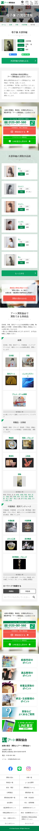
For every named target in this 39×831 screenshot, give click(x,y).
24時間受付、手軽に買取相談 (19, 127)
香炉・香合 (13, 498)
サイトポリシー (10, 823)
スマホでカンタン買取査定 (19, 137)
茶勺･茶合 (24, 498)
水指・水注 (20, 496)
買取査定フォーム (29, 787)
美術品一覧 (9, 782)
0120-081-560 (10, 755)
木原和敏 (28, 41)
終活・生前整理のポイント (29, 813)
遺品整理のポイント (9, 808)
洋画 (27, 44)
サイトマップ (29, 823)
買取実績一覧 (29, 792)
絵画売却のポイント (29, 808)
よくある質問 (29, 782)
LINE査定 (10, 792)
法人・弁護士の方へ (9, 818)
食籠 (29, 498)
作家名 (11, 591)
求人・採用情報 (29, 803)
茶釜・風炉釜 (29, 496)
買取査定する (20, 131)
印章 (10, 500)
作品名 (27, 591)
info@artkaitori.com (14, 759)
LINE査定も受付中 (19, 141)
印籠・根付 (27, 495)
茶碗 (14, 496)
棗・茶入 (6, 498)
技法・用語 (9, 787)
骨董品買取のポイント (10, 813)
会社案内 (9, 803)
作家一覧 (29, 777)
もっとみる (19, 273)
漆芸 (6, 500)
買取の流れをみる (19, 298)
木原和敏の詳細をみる (19, 60)
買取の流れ (9, 777)
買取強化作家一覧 (9, 797)
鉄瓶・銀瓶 (19, 495)
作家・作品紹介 (29, 797)
